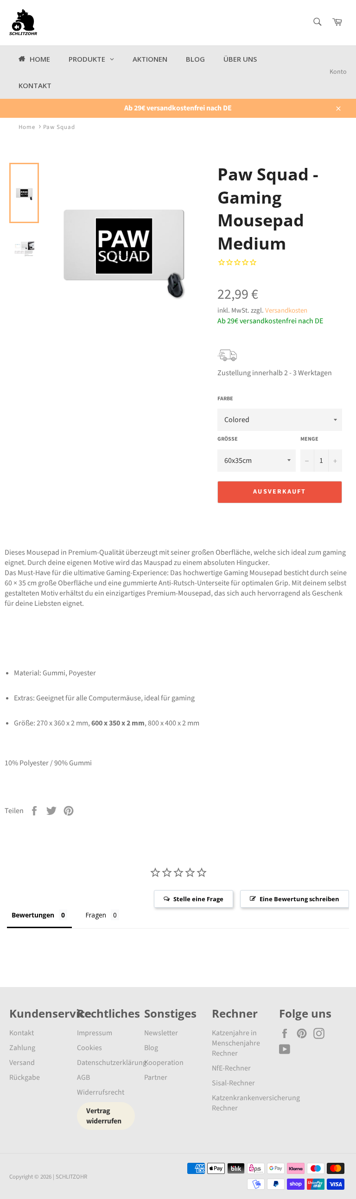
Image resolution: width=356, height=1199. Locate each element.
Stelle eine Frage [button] (198, 899)
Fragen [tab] (95, 914)
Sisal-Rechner (233, 1083)
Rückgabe (24, 1077)
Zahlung (22, 1048)
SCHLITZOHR (71, 1177)
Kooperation (164, 1063)
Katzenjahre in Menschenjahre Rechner (236, 1043)
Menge (309, 439)
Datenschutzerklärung (111, 1063)
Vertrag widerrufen (103, 1116)
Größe (227, 439)
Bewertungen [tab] (33, 914)
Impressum (94, 1033)
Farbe (225, 399)
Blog (151, 1048)
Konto (338, 72)
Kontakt (21, 1033)
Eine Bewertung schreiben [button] (299, 899)
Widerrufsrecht (100, 1092)
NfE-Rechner (231, 1068)
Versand (22, 1063)
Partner (155, 1077)
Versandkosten (286, 310)
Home (27, 127)
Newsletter (161, 1033)
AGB (83, 1077)
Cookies (89, 1048)
